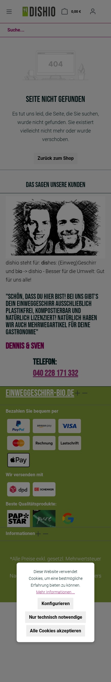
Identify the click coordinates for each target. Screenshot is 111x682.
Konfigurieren (56, 603)
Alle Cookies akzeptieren (55, 630)
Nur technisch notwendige (55, 617)
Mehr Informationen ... (55, 592)
